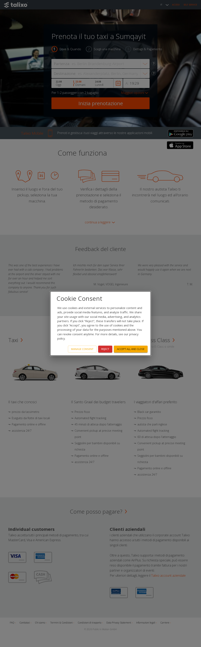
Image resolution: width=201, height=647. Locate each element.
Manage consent (82, 349)
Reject (105, 349)
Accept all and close (130, 349)
